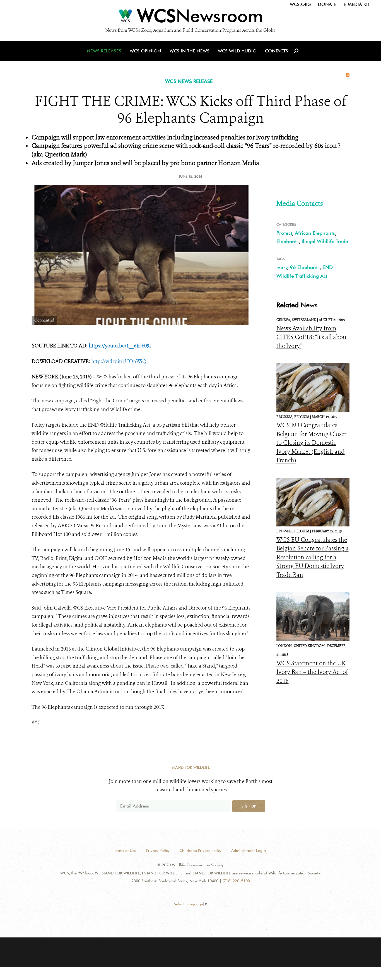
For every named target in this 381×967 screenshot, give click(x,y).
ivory (281, 267)
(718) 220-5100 (236, 881)
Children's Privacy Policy (200, 850)
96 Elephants (305, 267)
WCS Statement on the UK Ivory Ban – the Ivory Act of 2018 (312, 672)
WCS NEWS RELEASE (189, 81)
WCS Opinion (145, 51)
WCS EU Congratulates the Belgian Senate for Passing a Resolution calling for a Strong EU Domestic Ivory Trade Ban (312, 557)
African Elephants (315, 233)
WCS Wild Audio (237, 51)
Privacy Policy (158, 850)
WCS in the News (189, 51)
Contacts (276, 51)
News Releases (104, 51)
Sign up (249, 806)
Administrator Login (248, 850)
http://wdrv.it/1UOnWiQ (118, 361)
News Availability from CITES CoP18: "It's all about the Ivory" (312, 337)
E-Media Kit (357, 4)
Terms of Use (125, 850)
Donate (327, 4)
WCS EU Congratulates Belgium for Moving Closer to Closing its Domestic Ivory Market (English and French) (311, 442)
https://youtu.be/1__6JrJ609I (120, 345)
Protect (284, 233)
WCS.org (300, 4)
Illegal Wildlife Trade (325, 241)
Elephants (287, 241)
